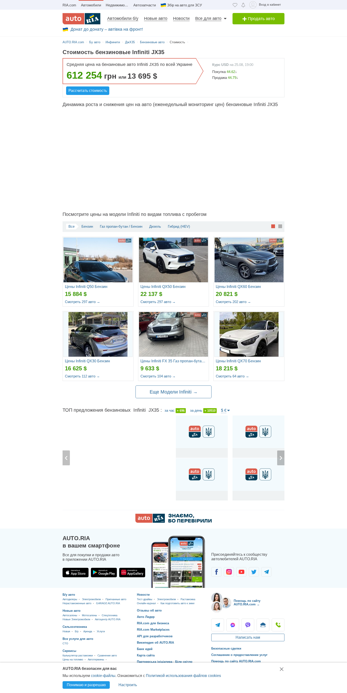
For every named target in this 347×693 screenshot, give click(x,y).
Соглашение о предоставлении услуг (239, 655)
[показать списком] (280, 226)
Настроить (127, 685)
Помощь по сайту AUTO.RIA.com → (247, 602)
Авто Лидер (146, 617)
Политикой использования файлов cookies (183, 676)
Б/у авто (69, 594)
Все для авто (208, 18)
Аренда (87, 631)
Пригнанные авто (116, 599)
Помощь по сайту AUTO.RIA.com (236, 661)
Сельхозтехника (75, 627)
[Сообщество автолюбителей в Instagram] (229, 572)
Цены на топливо (73, 659)
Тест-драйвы (144, 599)
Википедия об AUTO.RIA (155, 642)
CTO (65, 643)
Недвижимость (118, 5)
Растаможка (188, 599)
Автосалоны (70, 615)
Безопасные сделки (226, 648)
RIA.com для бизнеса (153, 623)
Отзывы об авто (149, 610)
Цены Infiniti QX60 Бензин (238, 287)
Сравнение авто (107, 655)
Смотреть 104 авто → (158, 376)
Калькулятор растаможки (78, 655)
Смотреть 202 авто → (233, 302)
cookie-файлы (103, 676)
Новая (66, 631)
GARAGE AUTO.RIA (108, 603)
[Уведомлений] (243, 4)
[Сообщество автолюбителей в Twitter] (254, 572)
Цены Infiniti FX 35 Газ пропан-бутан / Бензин (173, 361)
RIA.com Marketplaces (153, 629)
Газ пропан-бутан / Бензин (121, 226)
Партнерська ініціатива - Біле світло (164, 661)
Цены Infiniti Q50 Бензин (86, 287)
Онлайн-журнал (146, 603)
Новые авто (155, 18)
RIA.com (69, 5)
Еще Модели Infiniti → (174, 391)
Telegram (217, 625)
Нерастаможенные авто (77, 603)
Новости (181, 18)
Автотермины (96, 659)
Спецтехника (109, 615)
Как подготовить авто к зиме (178, 603)
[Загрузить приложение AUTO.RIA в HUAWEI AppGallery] (132, 572)
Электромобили (91, 599)
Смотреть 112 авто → (82, 376)
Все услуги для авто (78, 639)
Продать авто (261, 18)
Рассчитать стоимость (87, 91)
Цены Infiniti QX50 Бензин (163, 287)
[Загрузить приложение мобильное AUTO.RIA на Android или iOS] (178, 562)
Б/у (77, 631)
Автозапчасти (144, 5)
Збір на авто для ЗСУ (184, 5)
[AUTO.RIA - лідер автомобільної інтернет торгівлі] (81, 18)
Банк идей (144, 649)
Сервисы (69, 651)
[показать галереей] (273, 226)
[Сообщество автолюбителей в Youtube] (241, 572)
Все (71, 226)
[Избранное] (235, 5)
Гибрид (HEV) (179, 226)
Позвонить (278, 625)
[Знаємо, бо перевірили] (173, 521)
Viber (247, 625)
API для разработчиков (155, 636)
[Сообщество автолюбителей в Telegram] (266, 572)
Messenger (232, 625)
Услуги (101, 631)
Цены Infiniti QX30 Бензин (87, 361)
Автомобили (91, 5)
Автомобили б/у (122, 18)
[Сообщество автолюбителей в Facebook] (216, 572)
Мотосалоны (89, 615)
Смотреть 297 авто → (82, 302)
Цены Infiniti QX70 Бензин (238, 361)
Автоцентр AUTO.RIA (107, 619)
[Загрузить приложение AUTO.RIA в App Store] (76, 572)
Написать (263, 625)
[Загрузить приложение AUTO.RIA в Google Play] (104, 572)
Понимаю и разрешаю (86, 685)
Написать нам (248, 637)
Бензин (87, 226)
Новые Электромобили (76, 619)
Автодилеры (70, 599)
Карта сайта (146, 655)
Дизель (155, 226)
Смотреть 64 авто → (232, 376)
